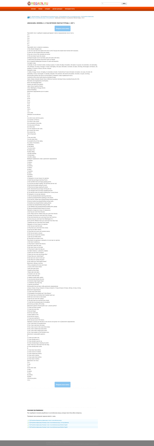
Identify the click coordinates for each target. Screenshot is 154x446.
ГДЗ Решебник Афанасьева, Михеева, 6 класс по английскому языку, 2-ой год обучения (49, 422)
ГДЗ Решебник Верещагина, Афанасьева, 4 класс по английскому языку (45, 420)
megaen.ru (49, 442)
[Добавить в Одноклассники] (25, 26)
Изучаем (33, 9)
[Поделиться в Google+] (25, 32)
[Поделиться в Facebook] (25, 29)
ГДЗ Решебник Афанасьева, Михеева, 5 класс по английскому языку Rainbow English (48, 425)
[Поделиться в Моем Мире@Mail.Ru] (25, 38)
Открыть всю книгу (62, 28)
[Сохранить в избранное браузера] (25, 41)
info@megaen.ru (66, 442)
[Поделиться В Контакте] (25, 23)
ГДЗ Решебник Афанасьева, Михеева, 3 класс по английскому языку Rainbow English (48, 427)
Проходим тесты (70, 9)
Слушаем (47, 9)
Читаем (40, 9)
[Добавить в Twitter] (25, 35)
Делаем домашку (57, 9)
